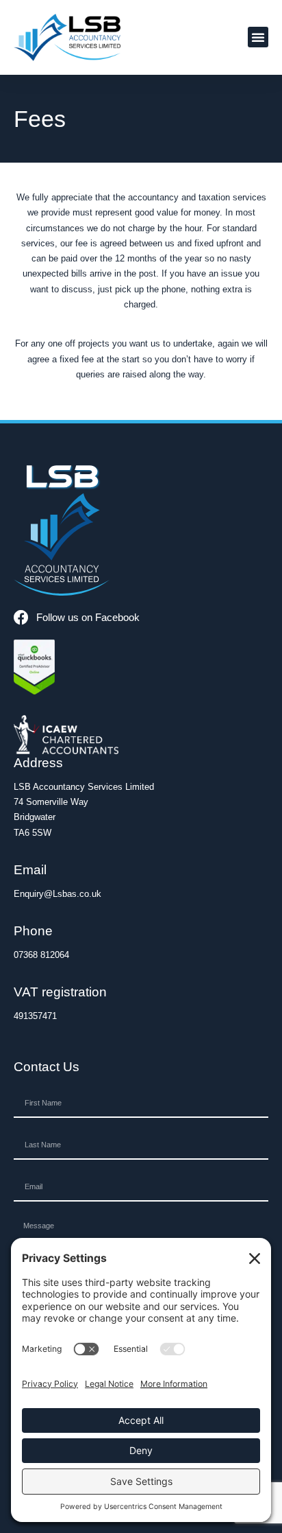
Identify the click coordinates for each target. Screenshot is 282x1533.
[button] (258, 37)
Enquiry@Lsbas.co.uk (57, 894)
